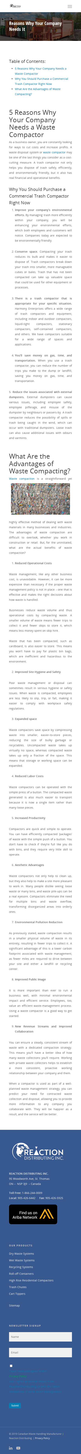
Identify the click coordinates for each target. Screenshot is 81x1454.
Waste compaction (22, 478)
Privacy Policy (18, 1376)
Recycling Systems (21, 1267)
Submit (15, 1405)
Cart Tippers (17, 1294)
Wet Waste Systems (22, 1260)
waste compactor (54, 152)
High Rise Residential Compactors (31, 1280)
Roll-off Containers (21, 1273)
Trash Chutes (18, 1287)
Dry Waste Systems (21, 1253)
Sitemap (14, 1305)
